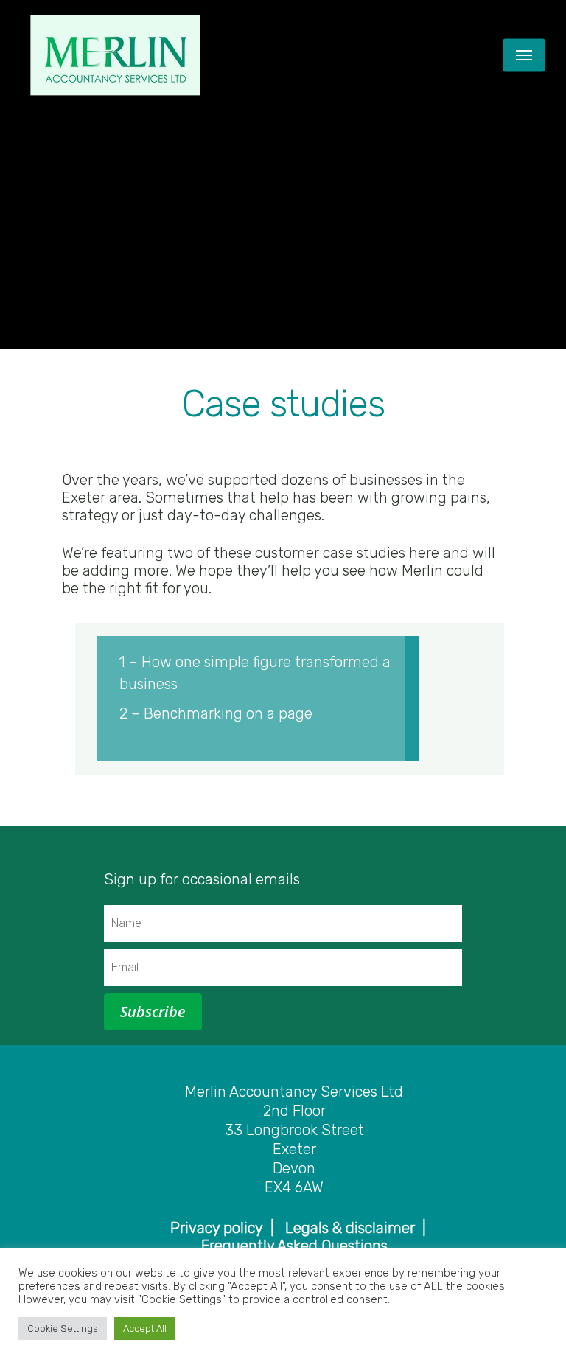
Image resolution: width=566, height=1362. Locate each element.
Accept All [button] (145, 1328)
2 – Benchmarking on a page (215, 713)
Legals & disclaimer (350, 1228)
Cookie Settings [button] (62, 1328)
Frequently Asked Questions (294, 1245)
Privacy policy (216, 1228)
